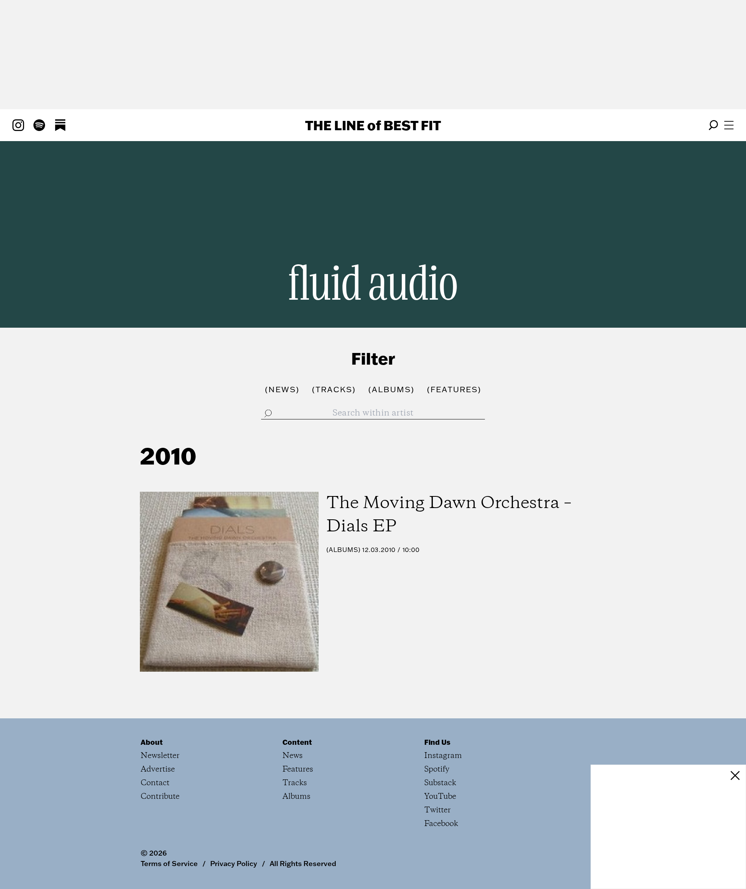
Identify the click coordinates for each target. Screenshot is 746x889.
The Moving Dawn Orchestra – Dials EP (449, 515)
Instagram (443, 756)
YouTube (440, 796)
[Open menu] (729, 125)
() (282, 389)
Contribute (160, 796)
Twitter (437, 810)
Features (297, 769)
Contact (155, 783)
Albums (343, 550)
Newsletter (160, 756)
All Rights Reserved (303, 863)
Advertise (158, 769)
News (292, 756)
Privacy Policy (233, 863)
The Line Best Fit (373, 125)
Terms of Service (169, 863)
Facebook (441, 824)
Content (297, 742)
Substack (440, 783)
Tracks (294, 783)
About (152, 742)
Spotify (437, 769)
